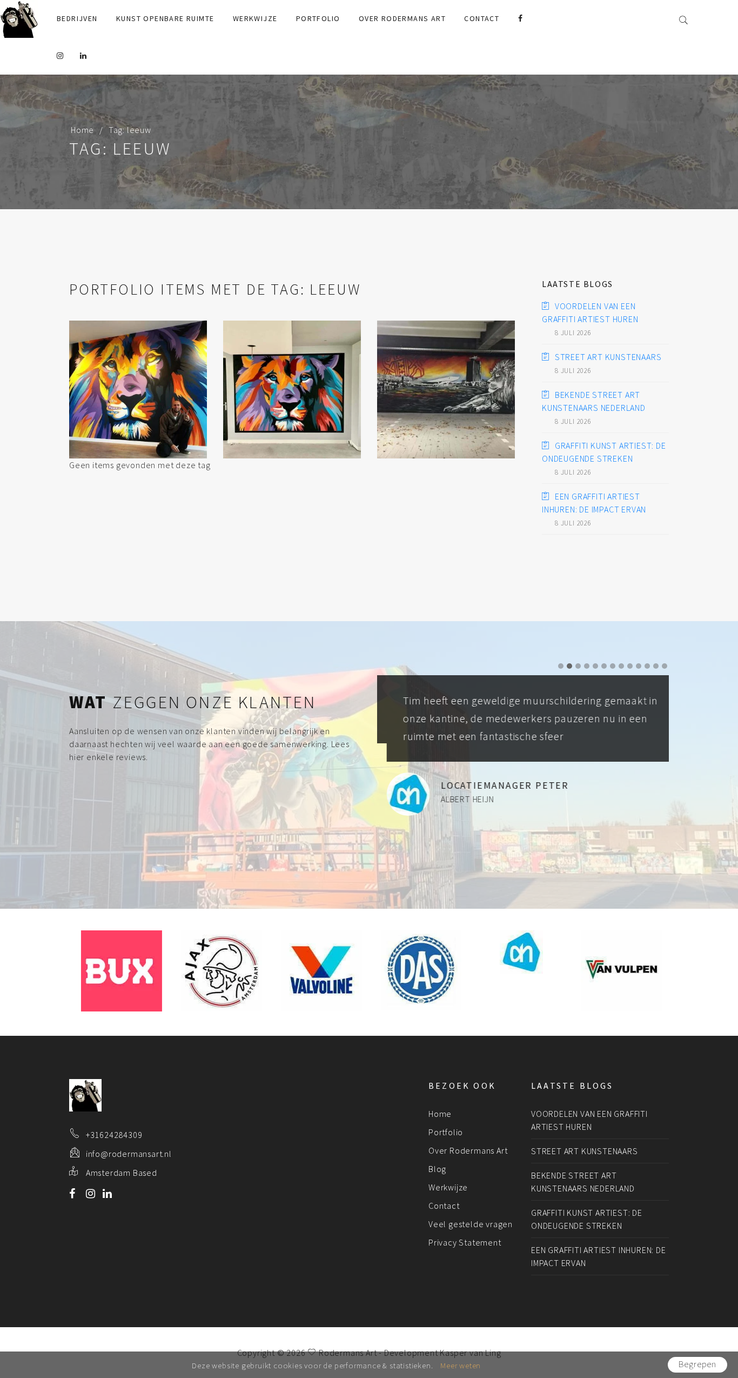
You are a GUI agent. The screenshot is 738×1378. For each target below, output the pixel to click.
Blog (437, 1168)
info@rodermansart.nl (129, 1153)
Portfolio (318, 18)
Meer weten (460, 1365)
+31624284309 (114, 1134)
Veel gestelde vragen (470, 1224)
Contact (481, 18)
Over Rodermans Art (402, 18)
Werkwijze (255, 18)
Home (82, 129)
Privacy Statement (464, 1242)
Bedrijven (77, 18)
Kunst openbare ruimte (165, 18)
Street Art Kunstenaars (608, 356)
